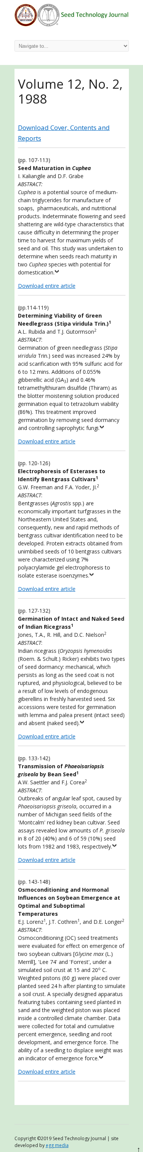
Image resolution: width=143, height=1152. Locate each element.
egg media (57, 1145)
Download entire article (47, 285)
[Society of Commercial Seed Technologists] (71, 24)
